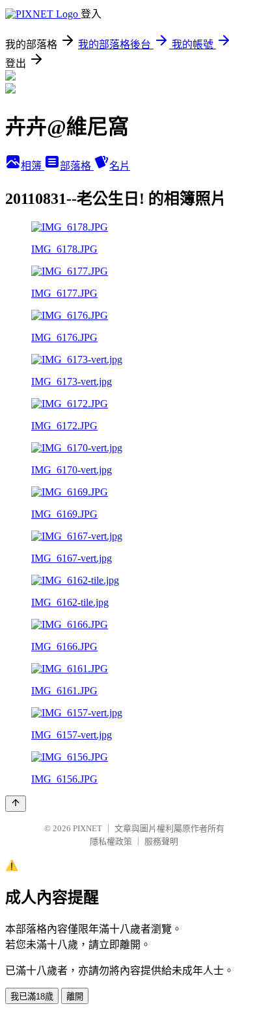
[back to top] (15, 804)
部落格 (77, 165)
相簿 (32, 165)
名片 (119, 165)
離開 (74, 996)
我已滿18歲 (31, 996)
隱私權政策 (111, 841)
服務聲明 (161, 841)
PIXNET (87, 828)
